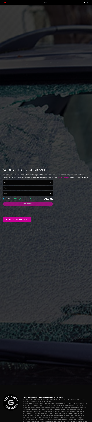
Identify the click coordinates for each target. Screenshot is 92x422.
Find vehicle (27, 204)
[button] (46, 2)
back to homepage (63, 177)
